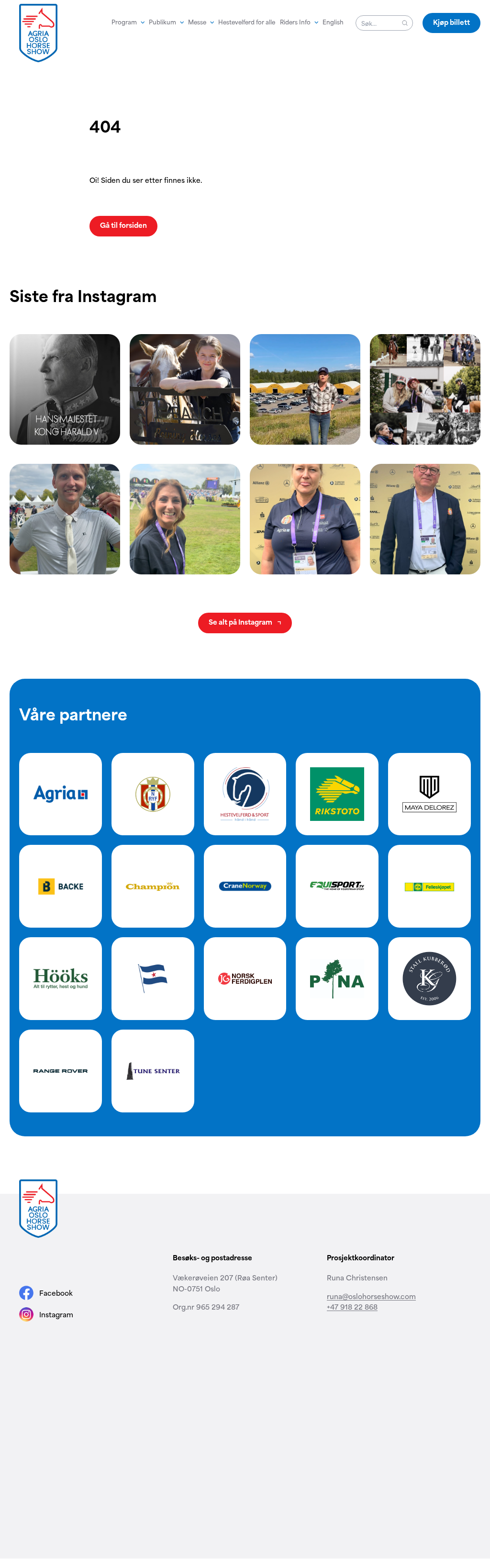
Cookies (375, 1429)
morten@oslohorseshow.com (222, 1379)
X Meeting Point (265, 1429)
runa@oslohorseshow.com (371, 1295)
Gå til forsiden (123, 224)
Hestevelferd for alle (246, 21)
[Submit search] (404, 23)
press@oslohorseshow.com (373, 1379)
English (333, 21)
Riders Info (295, 21)
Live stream (192, 1429)
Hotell (225, 1429)
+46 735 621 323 (354, 1390)
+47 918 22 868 (352, 1306)
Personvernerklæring (325, 1429)
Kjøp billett (451, 21)
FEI (95, 1429)
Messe (197, 21)
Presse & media (129, 1429)
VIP (163, 1429)
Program (124, 21)
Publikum (162, 21)
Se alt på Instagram (241, 621)
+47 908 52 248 (199, 1390)
